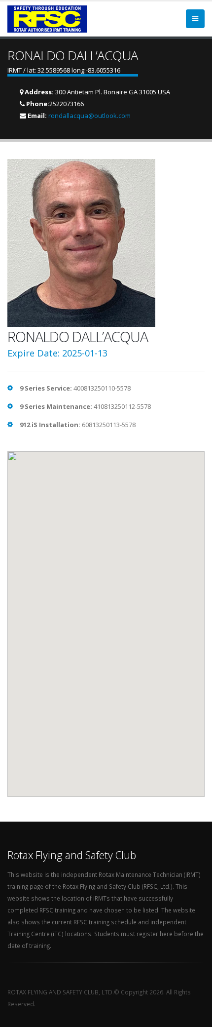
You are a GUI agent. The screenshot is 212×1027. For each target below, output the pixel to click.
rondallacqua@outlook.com (89, 115)
